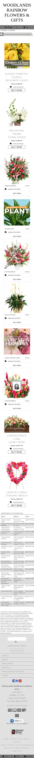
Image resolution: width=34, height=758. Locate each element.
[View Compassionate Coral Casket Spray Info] (17, 423)
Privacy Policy (9, 748)
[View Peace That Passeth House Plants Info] (17, 298)
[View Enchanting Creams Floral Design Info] (17, 112)
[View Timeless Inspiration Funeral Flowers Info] (17, 169)
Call (6, 756)
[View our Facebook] (13, 682)
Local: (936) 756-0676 (17, 698)
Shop (9, 27)
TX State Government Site (24, 745)
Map (17, 756)
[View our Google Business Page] (17, 682)
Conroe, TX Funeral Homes (12, 739)
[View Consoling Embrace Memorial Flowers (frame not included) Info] (17, 384)
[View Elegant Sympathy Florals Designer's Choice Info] (17, 56)
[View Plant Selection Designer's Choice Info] (17, 212)
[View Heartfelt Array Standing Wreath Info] (17, 474)
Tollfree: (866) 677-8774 (17, 701)
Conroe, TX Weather (7, 745)
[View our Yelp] (20, 682)
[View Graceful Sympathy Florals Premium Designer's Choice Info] (17, 341)
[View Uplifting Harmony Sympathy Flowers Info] (17, 255)
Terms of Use (17, 751)
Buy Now (16, 90)
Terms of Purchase (22, 748)
